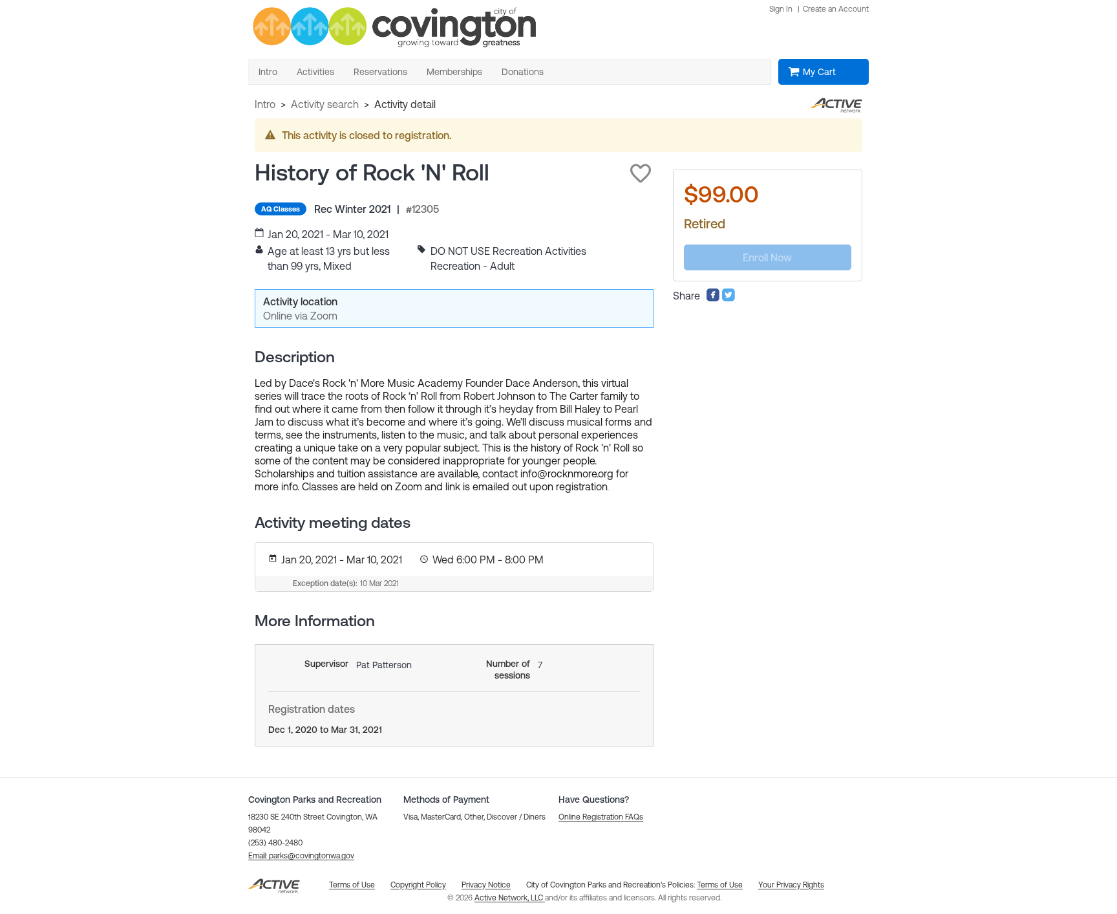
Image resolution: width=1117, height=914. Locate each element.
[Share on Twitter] (728, 298)
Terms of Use (720, 884)
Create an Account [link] (836, 9)
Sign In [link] (781, 9)
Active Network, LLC (509, 897)
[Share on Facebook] (713, 298)
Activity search (325, 104)
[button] (640, 173)
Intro (265, 104)
